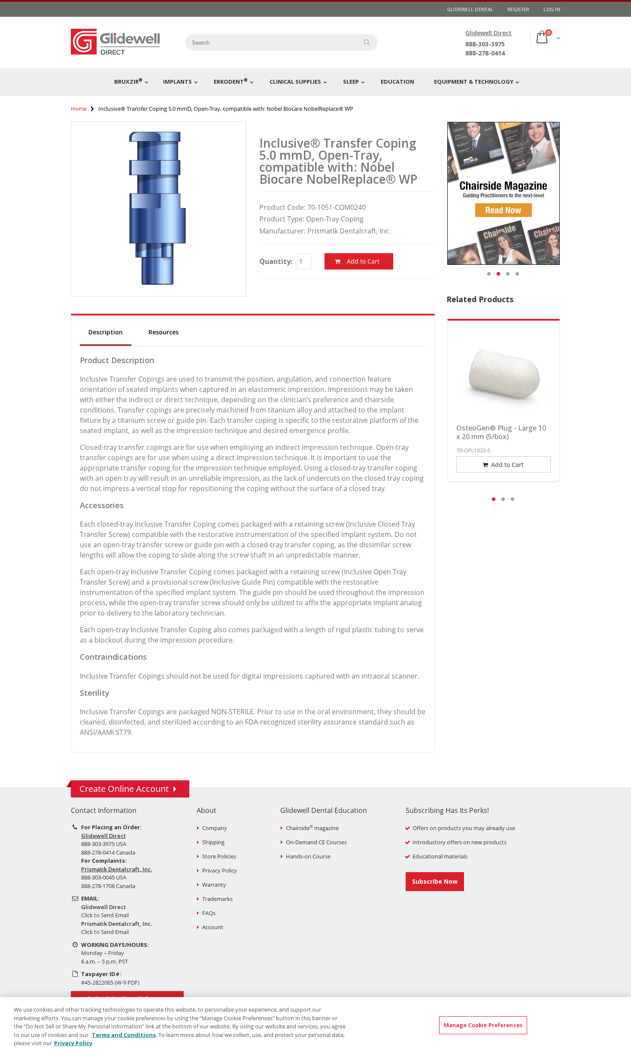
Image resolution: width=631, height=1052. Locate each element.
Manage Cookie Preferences (483, 1025)
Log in (551, 9)
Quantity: (275, 261)
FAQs (208, 913)
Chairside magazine (312, 828)
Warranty (214, 884)
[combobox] (268, 42)
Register (518, 9)
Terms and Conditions (124, 1035)
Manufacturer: (282, 231)
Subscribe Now (435, 881)
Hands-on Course (308, 856)
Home (79, 108)
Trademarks (217, 899)
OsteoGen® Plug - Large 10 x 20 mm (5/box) (501, 432)
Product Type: (281, 219)
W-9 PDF (127, 982)
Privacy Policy (219, 870)
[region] (315, 1024)
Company (214, 828)
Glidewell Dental (470, 9)
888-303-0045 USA (103, 877)
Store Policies (219, 856)
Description (105, 332)
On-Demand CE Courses (316, 842)
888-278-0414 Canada (108, 852)
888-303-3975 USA (103, 844)
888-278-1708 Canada (108, 886)
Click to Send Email (105, 915)
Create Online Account (124, 788)
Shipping (213, 842)
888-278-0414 (485, 53)
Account (212, 927)
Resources (164, 332)
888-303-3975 (485, 44)
